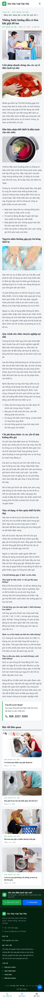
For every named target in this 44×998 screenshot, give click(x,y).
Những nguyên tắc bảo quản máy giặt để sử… (18, 955)
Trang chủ (6, 12)
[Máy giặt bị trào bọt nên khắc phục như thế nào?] (22, 783)
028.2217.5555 (18, 716)
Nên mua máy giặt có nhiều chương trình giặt (19, 839)
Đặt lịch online (10, 978)
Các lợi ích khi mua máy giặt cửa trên (15, 958)
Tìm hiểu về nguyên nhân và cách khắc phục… (18, 949)
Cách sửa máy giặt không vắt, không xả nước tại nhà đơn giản (20, 878)
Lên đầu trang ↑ (22, 989)
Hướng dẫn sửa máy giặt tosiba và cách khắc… (18, 952)
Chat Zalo (33, 902)
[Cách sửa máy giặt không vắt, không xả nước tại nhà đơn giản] (22, 860)
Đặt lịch (36, 996)
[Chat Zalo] (39, 987)
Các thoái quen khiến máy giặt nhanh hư (18, 762)
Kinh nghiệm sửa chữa (20, 12)
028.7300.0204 (10, 971)
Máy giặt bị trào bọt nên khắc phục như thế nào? (21, 800)
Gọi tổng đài (7, 996)
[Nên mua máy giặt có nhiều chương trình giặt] (22, 821)
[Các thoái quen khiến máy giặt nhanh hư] (22, 745)
